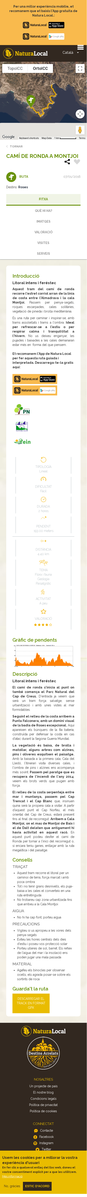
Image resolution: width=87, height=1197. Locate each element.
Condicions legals (43, 1098)
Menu (80, 47)
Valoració (43, 232)
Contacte (46, 1130)
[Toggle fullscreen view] (80, 68)
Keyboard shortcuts (29, 138)
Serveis (43, 253)
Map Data (47, 138)
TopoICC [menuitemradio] (15, 68)
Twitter (46, 1149)
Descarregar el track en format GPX (31, 1003)
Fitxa (43, 199)
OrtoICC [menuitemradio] (40, 68)
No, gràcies (12, 1186)
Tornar (16, 146)
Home (25, 53)
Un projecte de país (43, 1086)
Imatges (43, 221)
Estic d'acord (37, 1186)
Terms (82, 138)
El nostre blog (43, 1092)
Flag (77, 162)
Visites (43, 243)
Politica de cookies (43, 1111)
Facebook (46, 1137)
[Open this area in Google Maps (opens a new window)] (8, 137)
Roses (23, 187)
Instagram (46, 1143)
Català (68, 52)
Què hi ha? (43, 211)
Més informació (12, 1176)
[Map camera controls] (80, 114)
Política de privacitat (43, 1105)
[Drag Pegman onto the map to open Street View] (80, 130)
